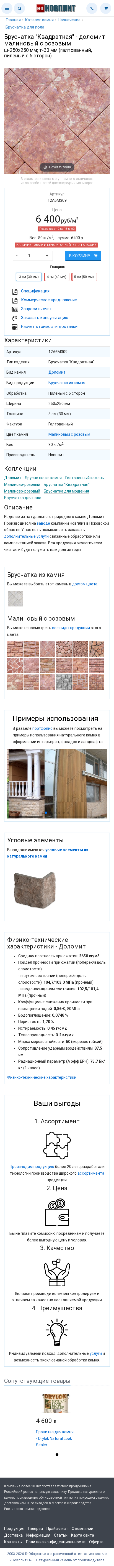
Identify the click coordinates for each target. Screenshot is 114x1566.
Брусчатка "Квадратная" (67, 484)
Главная (13, 19)
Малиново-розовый (22, 484)
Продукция (14, 1528)
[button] (6, 8)
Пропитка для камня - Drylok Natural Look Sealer (55, 1438)
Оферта (96, 1542)
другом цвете (84, 584)
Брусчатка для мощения (66, 491)
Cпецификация (35, 291)
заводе (43, 523)
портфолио (42, 728)
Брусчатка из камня (66, 383)
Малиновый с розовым (69, 434)
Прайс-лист (57, 1528)
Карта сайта (82, 1535)
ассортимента (90, 1173)
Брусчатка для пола (22, 498)
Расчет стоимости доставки (49, 326)
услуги (96, 1353)
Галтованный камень (84, 478)
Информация (38, 1535)
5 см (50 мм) (84, 277)
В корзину (80, 256)
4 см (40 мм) (56, 277)
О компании (82, 1528)
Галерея (35, 1528)
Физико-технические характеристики (41, 1077)
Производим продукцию (32, 1166)
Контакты (13, 1542)
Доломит (57, 372)
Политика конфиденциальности (56, 1542)
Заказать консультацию (44, 317)
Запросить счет (36, 308)
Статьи (61, 1535)
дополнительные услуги (26, 536)
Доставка (13, 1535)
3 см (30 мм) (29, 277)
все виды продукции (71, 628)
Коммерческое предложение (49, 299)
